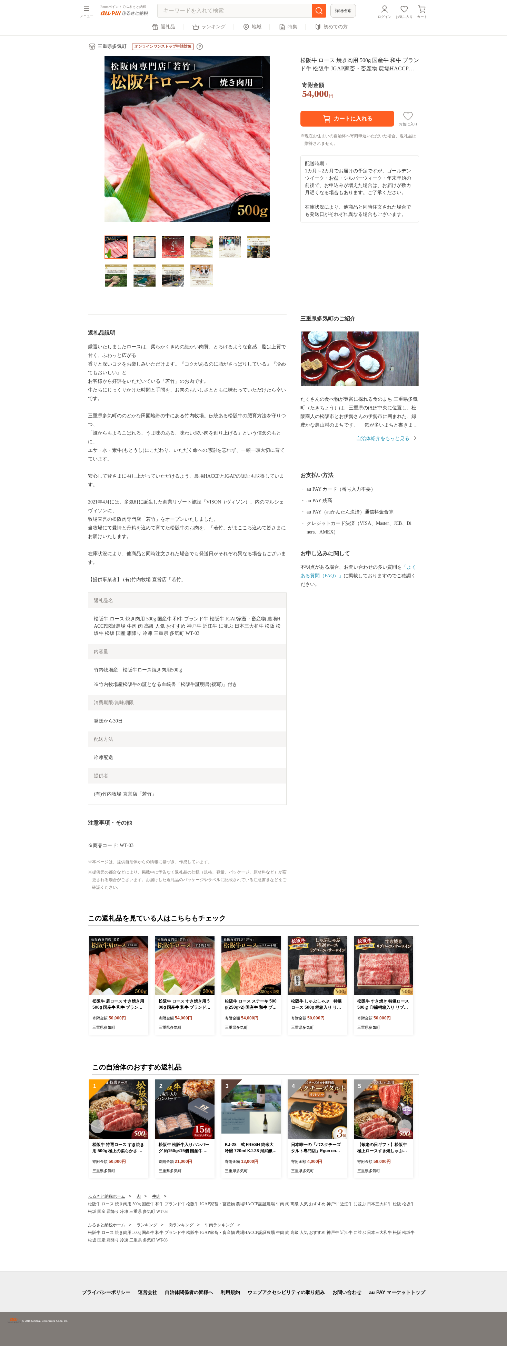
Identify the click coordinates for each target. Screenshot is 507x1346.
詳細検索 (343, 10)
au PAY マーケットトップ (397, 1292)
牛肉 (156, 1196)
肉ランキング (181, 1225)
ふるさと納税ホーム (106, 1196)
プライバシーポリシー (106, 1292)
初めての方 (336, 26)
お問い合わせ (346, 1292)
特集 (292, 26)
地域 (256, 26)
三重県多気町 (112, 46)
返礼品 (168, 26)
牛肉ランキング (219, 1225)
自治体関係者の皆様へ (189, 1292)
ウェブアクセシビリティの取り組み (286, 1292)
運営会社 (147, 1292)
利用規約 (230, 1292)
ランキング (213, 26)
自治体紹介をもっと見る (382, 438)
